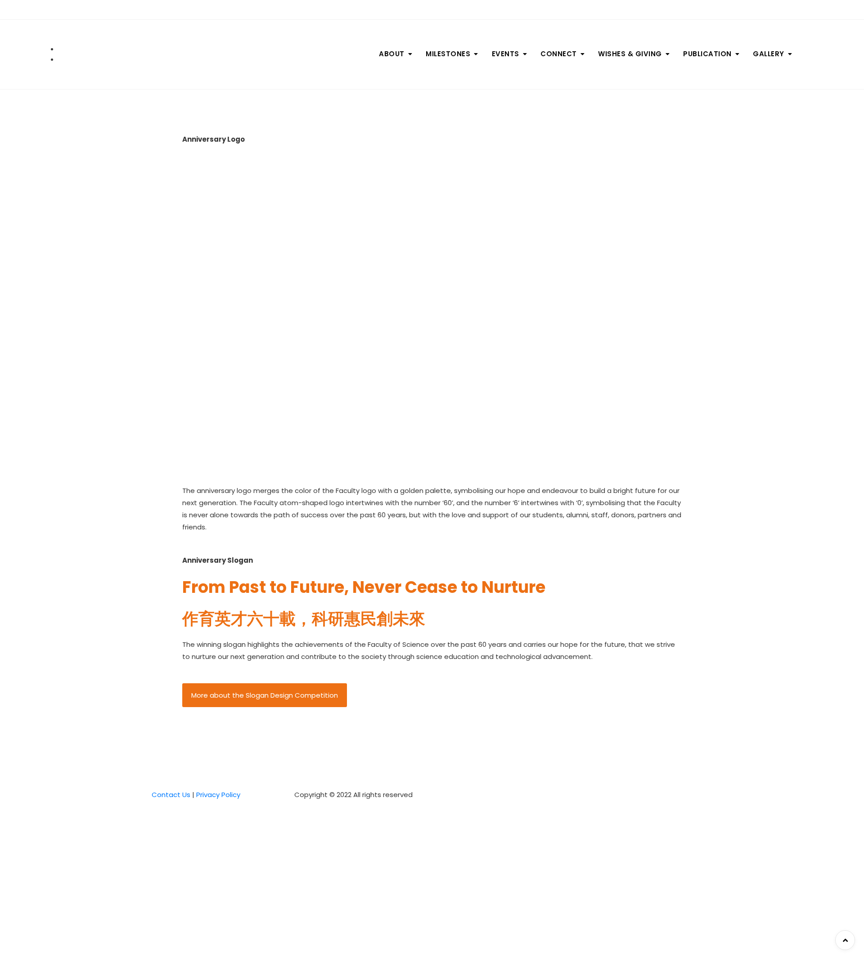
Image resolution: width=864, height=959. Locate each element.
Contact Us (171, 794)
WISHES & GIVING (630, 53)
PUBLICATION (707, 53)
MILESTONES (448, 53)
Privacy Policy (218, 794)
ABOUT (392, 53)
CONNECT (558, 53)
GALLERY (768, 53)
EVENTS (505, 53)
